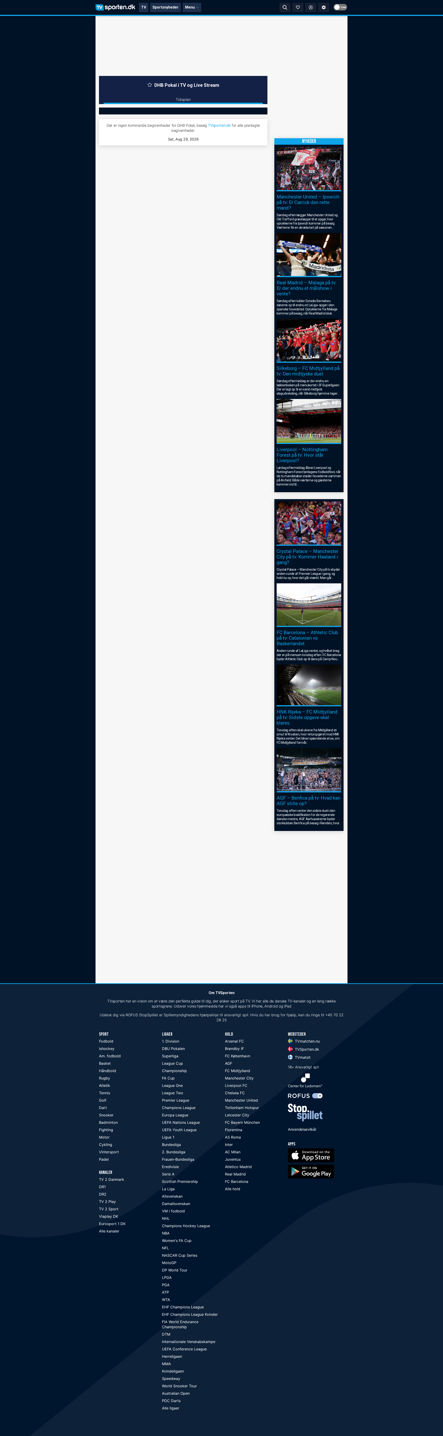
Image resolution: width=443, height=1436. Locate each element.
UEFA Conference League (184, 1349)
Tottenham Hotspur (242, 1107)
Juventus (233, 1159)
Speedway (171, 1378)
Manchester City (239, 1078)
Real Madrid (235, 1174)
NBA (166, 1233)
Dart (103, 1107)
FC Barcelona (236, 1181)
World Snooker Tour (179, 1386)
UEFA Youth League (179, 1129)
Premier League (175, 1100)
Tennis (104, 1093)
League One (172, 1085)
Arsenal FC (234, 1041)
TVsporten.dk (219, 125)
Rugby (104, 1078)
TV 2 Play (107, 1201)
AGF (228, 1063)
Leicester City (237, 1115)
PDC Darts (171, 1400)
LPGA (167, 1277)
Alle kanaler (109, 1231)
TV (143, 7)
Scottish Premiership (180, 1181)
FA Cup (168, 1078)
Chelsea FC (235, 1093)
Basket (105, 1063)
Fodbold (106, 1041)
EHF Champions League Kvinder (190, 1314)
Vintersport (109, 1152)
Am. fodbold (110, 1056)
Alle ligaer (170, 1408)
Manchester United (241, 1100)
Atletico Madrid (238, 1166)
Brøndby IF (234, 1048)
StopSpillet (148, 1015)
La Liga (168, 1189)
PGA (166, 1285)
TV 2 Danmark (111, 1179)
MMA (166, 1363)
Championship (174, 1070)
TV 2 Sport (108, 1209)
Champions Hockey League (186, 1225)
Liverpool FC (236, 1085)
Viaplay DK (108, 1216)
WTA (166, 1299)
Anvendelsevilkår (302, 1129)
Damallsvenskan (176, 1203)
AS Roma (233, 1137)
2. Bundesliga (173, 1152)
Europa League (175, 1115)
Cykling (105, 1144)
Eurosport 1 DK (112, 1223)
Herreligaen (172, 1356)
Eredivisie (170, 1166)
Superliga (170, 1056)
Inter (229, 1144)
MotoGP (169, 1262)
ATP (165, 1292)
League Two (172, 1093)
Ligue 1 (168, 1137)
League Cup (172, 1063)
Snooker (106, 1115)
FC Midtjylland (237, 1070)
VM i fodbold (173, 1211)
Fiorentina (233, 1129)
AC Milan (232, 1152)
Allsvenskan (172, 1196)
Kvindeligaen (173, 1371)
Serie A (168, 1174)
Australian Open (176, 1393)
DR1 (102, 1186)
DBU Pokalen (173, 1048)
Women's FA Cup (177, 1240)
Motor (104, 1137)
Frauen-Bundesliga (178, 1159)
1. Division (170, 1041)
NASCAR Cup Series (179, 1255)
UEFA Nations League (181, 1122)
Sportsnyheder (166, 7)
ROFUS (132, 1015)
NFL (165, 1248)
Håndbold (107, 1070)
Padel (104, 1159)
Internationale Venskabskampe (188, 1341)
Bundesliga (171, 1144)
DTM (166, 1334)
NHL (166, 1218)
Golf (102, 1100)
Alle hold (232, 1189)
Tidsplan (183, 99)
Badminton (108, 1122)
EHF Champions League (183, 1307)
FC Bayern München (242, 1122)
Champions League (178, 1107)
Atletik (104, 1085)
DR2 (102, 1194)
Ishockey (106, 1048)
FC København (237, 1056)
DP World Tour (174, 1270)
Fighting (106, 1129)
